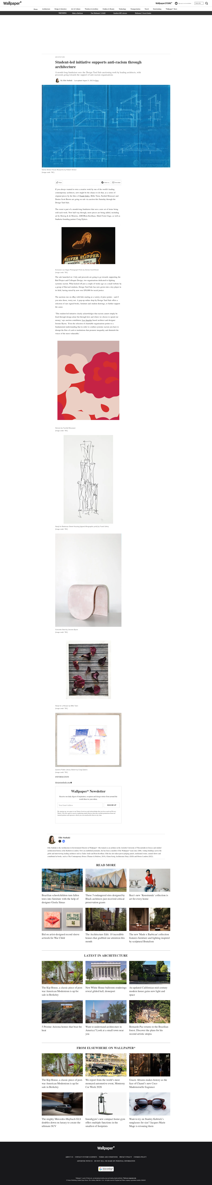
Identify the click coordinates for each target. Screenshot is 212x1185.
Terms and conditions (108, 1157)
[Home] (35, 9)
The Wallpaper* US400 (98, 13)
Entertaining (157, 9)
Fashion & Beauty (108, 9)
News (97, 80)
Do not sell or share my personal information (114, 1161)
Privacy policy (125, 1157)
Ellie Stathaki (67, 80)
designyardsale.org (62, 782)
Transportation (135, 9)
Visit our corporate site (129, 1178)
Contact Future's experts (86, 1157)
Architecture (46, 9)
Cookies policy (140, 1157)
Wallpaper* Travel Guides (143, 13)
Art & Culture (75, 9)
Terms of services (82, 811)
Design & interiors (60, 9)
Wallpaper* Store (171, 9)
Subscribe (198, 3)
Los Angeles (87, 320)
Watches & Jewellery (91, 9)
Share (60, 182)
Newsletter (117, 182)
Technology (122, 9)
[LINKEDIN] (64, 841)
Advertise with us (85, 1161)
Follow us (106, 182)
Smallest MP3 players (120, 13)
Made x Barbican (77, 13)
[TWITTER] (60, 841)
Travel (147, 9)
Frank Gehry (85, 195)
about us (69, 1157)
